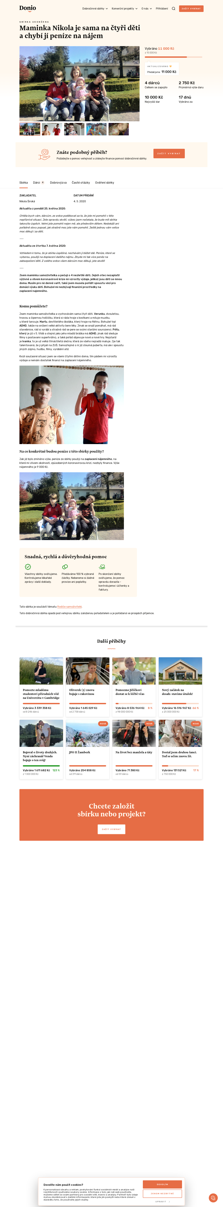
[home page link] (27, 8)
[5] (118, 129)
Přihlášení (162, 8)
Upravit (160, 1201)
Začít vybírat (191, 9)
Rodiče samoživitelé (69, 606)
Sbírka (23, 182)
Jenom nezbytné (162, 1193)
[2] (52, 129)
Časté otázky (81, 182)
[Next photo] (135, 83)
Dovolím (162, 1184)
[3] (74, 129)
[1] (29, 129)
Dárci (38, 182)
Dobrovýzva (58, 182)
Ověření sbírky (104, 182)
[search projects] (173, 8)
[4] (96, 129)
